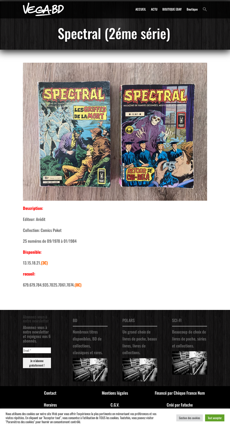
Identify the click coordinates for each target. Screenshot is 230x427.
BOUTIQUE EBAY (172, 9)
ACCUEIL (140, 9)
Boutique (192, 9)
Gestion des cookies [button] (189, 418)
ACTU (154, 9)
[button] (205, 9)
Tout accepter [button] (215, 418)
